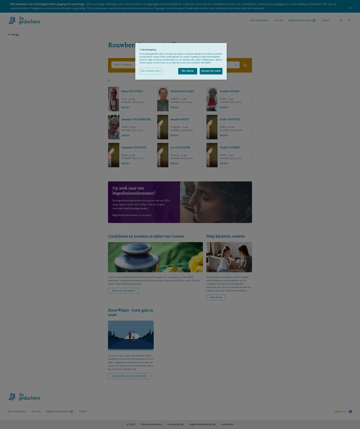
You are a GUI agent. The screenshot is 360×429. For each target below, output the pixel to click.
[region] (181, 61)
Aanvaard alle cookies (211, 71)
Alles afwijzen (188, 71)
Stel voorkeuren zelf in (151, 71)
